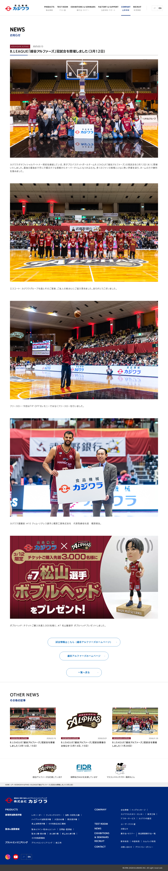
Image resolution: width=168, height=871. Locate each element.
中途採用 (136, 841)
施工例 (59, 843)
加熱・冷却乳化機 (72, 815)
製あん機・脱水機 (39, 833)
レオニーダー (37, 815)
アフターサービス (128, 818)
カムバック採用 (149, 841)
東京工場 (151, 814)
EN (160, 8)
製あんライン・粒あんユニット (44, 829)
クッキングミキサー (54, 815)
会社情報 (124, 810)
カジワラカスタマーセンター (132, 814)
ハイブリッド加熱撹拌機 (41, 819)
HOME (7, 784)
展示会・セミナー (128, 833)
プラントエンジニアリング (42, 843)
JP (12, 784)
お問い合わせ (126, 847)
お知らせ (124, 829)
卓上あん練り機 (68, 833)
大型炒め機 (59, 819)
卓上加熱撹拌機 (38, 824)
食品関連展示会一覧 (147, 833)
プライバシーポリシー (144, 847)
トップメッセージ (139, 810)
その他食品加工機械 (57, 824)
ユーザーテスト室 (128, 824)
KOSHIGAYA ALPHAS (22, 784)
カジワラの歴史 (145, 818)
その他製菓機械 (38, 838)
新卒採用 (124, 841)
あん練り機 (54, 833)
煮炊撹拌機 (72, 819)
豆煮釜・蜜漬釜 (65, 829)
